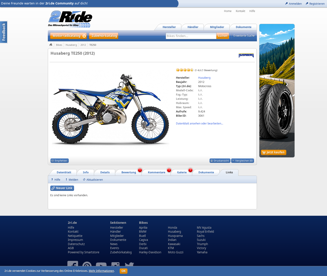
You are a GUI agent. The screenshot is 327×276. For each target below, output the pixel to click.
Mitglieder (117, 236)
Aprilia (143, 228)
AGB (71, 248)
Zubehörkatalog (121, 252)
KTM (171, 248)
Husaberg (71, 44)
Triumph (202, 244)
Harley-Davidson (150, 252)
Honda (172, 228)
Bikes (59, 44)
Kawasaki (174, 244)
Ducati (143, 248)
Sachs (200, 236)
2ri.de (72, 222)
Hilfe (252, 11)
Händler (115, 232)
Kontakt (240, 11)
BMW (142, 232)
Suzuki (201, 240)
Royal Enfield (205, 232)
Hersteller (116, 228)
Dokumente (118, 240)
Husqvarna (175, 236)
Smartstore (91, 252)
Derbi (142, 244)
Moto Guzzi (175, 252)
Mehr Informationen (101, 271)
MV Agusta (204, 228)
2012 (83, 44)
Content (4, 32)
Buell (142, 236)
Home (228, 11)
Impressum (75, 240)
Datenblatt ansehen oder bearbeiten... (199, 123)
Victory (201, 248)
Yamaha (202, 252)
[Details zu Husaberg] (246, 55)
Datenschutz (76, 244)
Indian (172, 240)
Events (114, 248)
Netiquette (75, 236)
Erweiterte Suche (244, 36)
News (113, 244)
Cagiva (143, 240)
